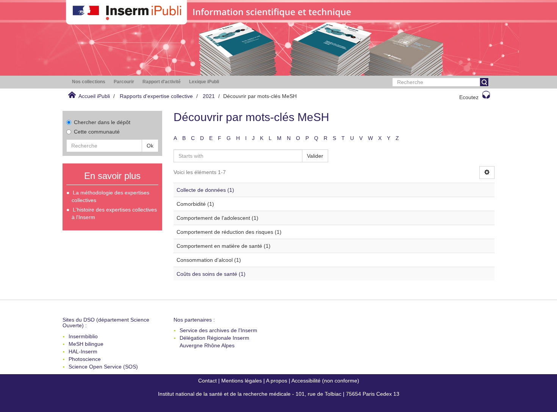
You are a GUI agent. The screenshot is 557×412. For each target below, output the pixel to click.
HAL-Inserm (83, 351)
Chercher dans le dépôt (102, 122)
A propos (276, 381)
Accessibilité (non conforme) (325, 381)
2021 (209, 96)
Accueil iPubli (94, 96)
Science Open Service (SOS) (103, 367)
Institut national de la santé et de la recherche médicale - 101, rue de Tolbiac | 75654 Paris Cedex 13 (278, 394)
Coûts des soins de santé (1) (211, 274)
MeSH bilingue (86, 344)
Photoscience (85, 359)
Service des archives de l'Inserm (218, 330)
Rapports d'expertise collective (156, 96)
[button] (88, 82)
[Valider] (484, 82)
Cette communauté (97, 132)
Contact (207, 381)
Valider (315, 156)
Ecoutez (469, 97)
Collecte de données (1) (205, 190)
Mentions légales (241, 381)
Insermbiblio (83, 336)
